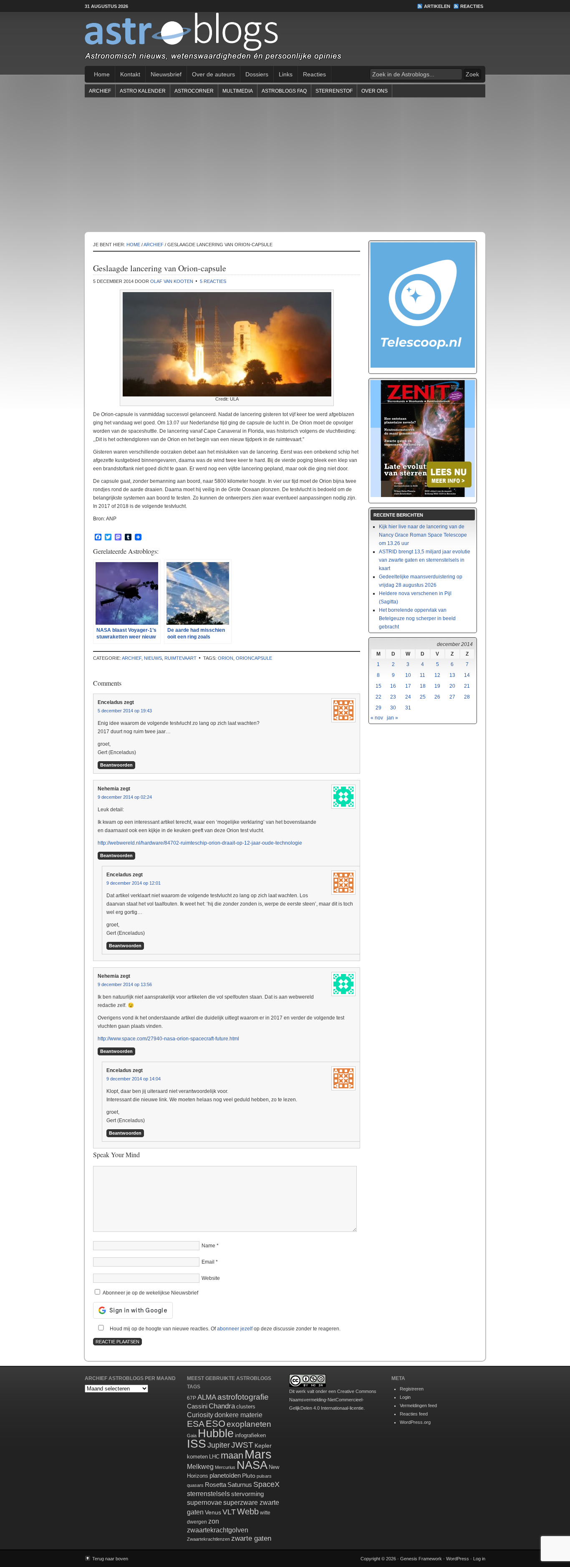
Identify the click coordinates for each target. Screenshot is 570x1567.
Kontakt (130, 74)
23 (393, 697)
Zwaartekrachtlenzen (208, 1539)
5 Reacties (213, 281)
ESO (215, 1423)
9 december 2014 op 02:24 (125, 797)
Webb (248, 1511)
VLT (229, 1512)
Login (405, 1397)
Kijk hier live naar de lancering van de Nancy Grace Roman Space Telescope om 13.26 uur (423, 535)
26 (437, 697)
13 (452, 675)
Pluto (248, 1475)
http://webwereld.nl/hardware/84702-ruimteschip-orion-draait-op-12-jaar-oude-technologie (200, 843)
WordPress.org (415, 1422)
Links (286, 74)
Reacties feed (414, 1413)
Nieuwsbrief (166, 74)
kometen (197, 1456)
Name (208, 1246)
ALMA (206, 1397)
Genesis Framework (421, 1558)
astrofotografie (243, 1397)
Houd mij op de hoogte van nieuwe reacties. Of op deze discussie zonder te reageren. (224, 1329)
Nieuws (153, 658)
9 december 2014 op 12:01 (133, 883)
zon (213, 1521)
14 (467, 675)
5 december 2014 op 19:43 (125, 710)
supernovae (204, 1502)
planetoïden (225, 1475)
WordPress (457, 1558)
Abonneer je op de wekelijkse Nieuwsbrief (149, 1293)
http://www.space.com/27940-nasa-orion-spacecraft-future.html (168, 1039)
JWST (242, 1445)
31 (408, 708)
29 (378, 708)
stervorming (247, 1493)
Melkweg (200, 1466)
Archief (100, 91)
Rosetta (215, 1484)
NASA (252, 1465)
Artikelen (437, 6)
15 (378, 686)
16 (393, 686)
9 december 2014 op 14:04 (133, 1078)
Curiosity (200, 1414)
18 (423, 686)
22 (378, 697)
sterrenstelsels (208, 1493)
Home (102, 74)
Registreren (412, 1388)
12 (437, 675)
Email (208, 1262)
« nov (377, 718)
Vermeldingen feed (418, 1405)
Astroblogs (285, 39)
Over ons (374, 91)
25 (423, 697)
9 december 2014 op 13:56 (125, 984)
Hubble (216, 1433)
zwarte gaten (251, 1538)
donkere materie (238, 1414)
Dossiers (256, 74)
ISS (196, 1443)
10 (408, 675)
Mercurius (225, 1467)
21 (467, 686)
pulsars (264, 1476)
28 (467, 697)
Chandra (222, 1406)
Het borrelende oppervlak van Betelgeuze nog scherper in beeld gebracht (417, 618)
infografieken (250, 1435)
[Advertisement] (285, 164)
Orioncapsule (254, 658)
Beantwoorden (116, 764)
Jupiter (218, 1445)
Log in (479, 1558)
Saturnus (239, 1484)
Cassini (197, 1406)
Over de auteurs (213, 74)
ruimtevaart (180, 658)
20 (452, 686)
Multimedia (237, 91)
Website (211, 1278)
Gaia (192, 1435)
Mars (258, 1454)
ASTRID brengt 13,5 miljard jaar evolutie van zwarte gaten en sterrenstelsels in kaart (424, 560)
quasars (195, 1485)
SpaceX (266, 1484)
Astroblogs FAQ (284, 91)
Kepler (263, 1445)
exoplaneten (249, 1424)
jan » (392, 718)
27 (452, 697)
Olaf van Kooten (171, 281)
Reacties (471, 6)
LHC (214, 1456)
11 (422, 675)
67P (191, 1398)
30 (393, 708)
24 (408, 697)
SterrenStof (334, 91)
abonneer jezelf (234, 1329)
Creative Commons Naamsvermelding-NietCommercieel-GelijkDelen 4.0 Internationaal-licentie (332, 1400)
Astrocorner (194, 91)
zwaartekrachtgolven (217, 1530)
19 (437, 686)
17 (408, 686)
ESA (195, 1424)
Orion (225, 658)
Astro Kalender (143, 91)
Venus (213, 1512)
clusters (245, 1407)
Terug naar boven (110, 1558)
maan (232, 1455)
